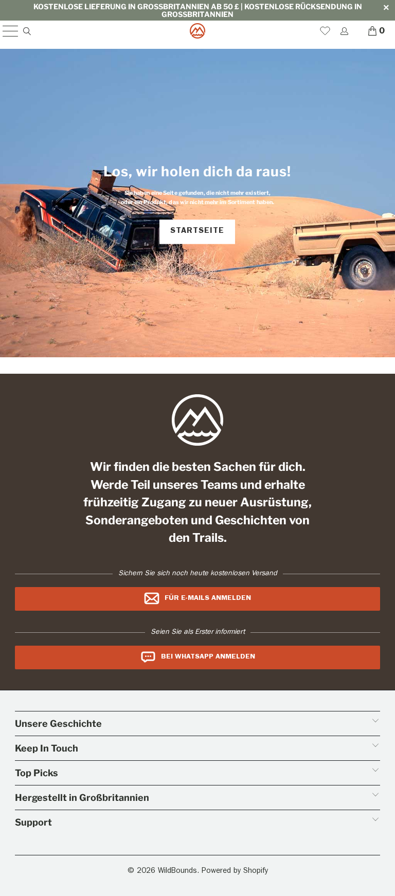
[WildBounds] (197, 31)
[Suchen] (26, 31)
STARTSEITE (197, 231)
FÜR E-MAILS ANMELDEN (208, 598)
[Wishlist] (325, 31)
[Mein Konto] (343, 31)
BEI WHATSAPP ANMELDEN (208, 657)
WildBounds (177, 871)
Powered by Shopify (235, 871)
